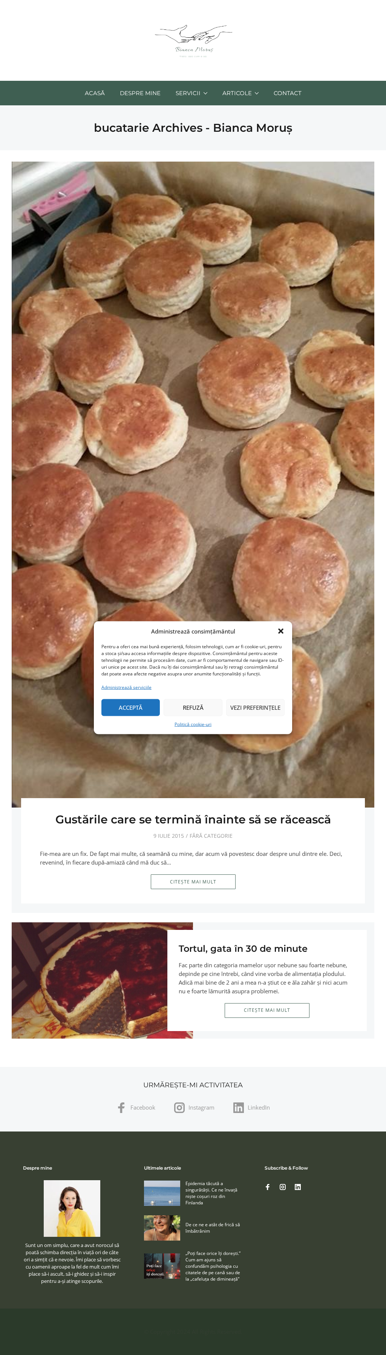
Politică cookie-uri (193, 724)
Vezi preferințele (255, 707)
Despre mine (140, 93)
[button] (281, 631)
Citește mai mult (193, 882)
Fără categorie (211, 835)
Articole (237, 93)
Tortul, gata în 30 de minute (243, 948)
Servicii (188, 93)
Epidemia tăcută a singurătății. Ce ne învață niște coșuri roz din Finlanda (211, 1193)
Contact (288, 93)
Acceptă (130, 707)
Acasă (95, 93)
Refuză (193, 707)
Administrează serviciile (126, 687)
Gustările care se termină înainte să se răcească (193, 819)
